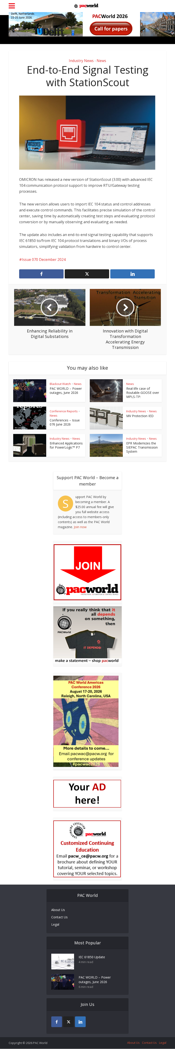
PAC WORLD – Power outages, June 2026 (66, 390)
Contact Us (59, 917)
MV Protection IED (140, 416)
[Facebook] (56, 1021)
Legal (55, 924)
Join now (80, 527)
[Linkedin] (80, 1021)
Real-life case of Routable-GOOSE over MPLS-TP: (142, 392)
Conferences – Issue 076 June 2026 (65, 422)
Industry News (81, 60)
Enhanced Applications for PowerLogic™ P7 (66, 445)
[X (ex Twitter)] (68, 1021)
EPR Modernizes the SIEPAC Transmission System (142, 447)
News (101, 60)
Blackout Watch (60, 384)
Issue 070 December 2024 (44, 259)
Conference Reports (64, 411)
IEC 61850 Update (92, 957)
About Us (58, 910)
